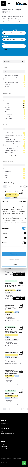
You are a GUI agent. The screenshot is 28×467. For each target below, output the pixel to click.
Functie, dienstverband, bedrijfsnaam (11, 30)
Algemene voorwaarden (6, 458)
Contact (3, 436)
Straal (3, 43)
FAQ (2, 431)
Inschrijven (4, 446)
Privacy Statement (17, 458)
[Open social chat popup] (24, 463)
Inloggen (3, 444)
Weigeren (14, 264)
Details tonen (19, 249)
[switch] (24, 233)
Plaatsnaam (5, 36)
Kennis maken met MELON (7, 433)
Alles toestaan (14, 254)
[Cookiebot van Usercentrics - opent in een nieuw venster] (19, 201)
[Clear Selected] (21, 39)
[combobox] (15, 39)
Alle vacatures (4, 423)
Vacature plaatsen (5, 448)
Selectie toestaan (14, 259)
